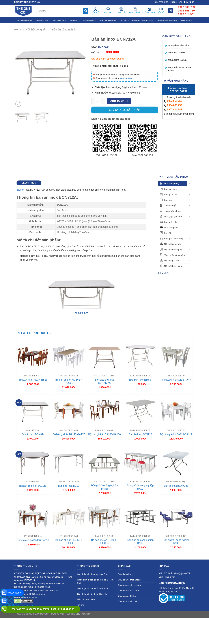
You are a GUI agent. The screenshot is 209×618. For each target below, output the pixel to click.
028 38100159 (178, 91)
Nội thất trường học (173, 249)
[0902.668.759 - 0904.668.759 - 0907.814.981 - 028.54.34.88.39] (4, 609)
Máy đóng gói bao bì (133, 614)
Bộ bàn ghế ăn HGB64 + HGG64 (104, 542)
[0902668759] (4, 592)
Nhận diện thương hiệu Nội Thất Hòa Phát (95, 581)
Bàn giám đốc (170, 194)
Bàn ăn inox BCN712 (140, 434)
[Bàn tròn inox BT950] (140, 356)
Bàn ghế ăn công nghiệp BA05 (140, 542)
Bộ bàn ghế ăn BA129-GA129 (176, 380)
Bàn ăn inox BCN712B (176, 486)
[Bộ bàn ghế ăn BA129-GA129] (176, 356)
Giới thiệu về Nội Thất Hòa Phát (92, 588)
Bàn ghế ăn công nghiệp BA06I (104, 487)
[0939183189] (4, 601)
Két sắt (167, 233)
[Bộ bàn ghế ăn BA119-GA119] (176, 411)
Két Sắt (123, 20)
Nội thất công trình (37, 29)
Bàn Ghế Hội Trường (167, 20)
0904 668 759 (174, 105)
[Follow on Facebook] (184, 2)
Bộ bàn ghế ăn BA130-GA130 (104, 434)
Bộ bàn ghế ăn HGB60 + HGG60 (68, 542)
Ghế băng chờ (171, 227)
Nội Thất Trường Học (142, 20)
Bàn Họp (74, 20)
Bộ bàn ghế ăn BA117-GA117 (69, 434)
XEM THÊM (185, 20)
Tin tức (80, 605)
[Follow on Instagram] (187, 2)
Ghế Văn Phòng (24, 20)
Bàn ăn (20, 189)
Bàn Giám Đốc (59, 20)
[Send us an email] (193, 2)
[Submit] (85, 11)
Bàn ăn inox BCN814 (33, 434)
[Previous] (19, 71)
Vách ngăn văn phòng (174, 255)
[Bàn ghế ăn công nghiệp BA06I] (104, 462)
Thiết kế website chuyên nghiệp (107, 614)
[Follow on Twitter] (190, 2)
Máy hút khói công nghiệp (179, 614)
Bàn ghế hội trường (173, 238)
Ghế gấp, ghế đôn (173, 216)
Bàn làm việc (170, 189)
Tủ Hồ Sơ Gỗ (88, 20)
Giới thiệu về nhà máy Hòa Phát (92, 574)
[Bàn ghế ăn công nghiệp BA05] (140, 516)
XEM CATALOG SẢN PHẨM (124, 110)
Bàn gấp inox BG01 (68, 486)
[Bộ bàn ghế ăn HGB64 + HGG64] (104, 516)
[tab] (29, 182)
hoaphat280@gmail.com (180, 114)
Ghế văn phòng (171, 183)
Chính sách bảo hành (128, 590)
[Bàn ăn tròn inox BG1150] (33, 462)
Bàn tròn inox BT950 (140, 380)
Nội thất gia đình (172, 260)
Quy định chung (125, 574)
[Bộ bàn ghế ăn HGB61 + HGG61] (68, 356)
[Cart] (170, 10)
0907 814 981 (174, 109)
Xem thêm (80, 313)
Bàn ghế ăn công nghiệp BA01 (140, 487)
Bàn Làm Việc (42, 20)
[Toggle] (189, 183)
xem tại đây (126, 78)
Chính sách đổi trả (127, 596)
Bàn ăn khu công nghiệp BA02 (176, 542)
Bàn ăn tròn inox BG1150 (33, 486)
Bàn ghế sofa (170, 222)
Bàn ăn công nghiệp (64, 29)
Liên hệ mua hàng (86, 599)
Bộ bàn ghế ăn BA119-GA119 (176, 434)
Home (18, 29)
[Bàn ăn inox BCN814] (33, 411)
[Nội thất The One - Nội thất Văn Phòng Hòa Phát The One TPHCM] (23, 10)
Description (29, 183)
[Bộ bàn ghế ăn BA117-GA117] (68, 411)
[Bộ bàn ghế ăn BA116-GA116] (33, 516)
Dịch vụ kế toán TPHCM (154, 614)
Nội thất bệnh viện (173, 266)
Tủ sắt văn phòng (172, 211)
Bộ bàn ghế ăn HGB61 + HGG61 (68, 381)
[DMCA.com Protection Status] (23, 600)
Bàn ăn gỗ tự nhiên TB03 (33, 380)
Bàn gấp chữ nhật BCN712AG (104, 381)
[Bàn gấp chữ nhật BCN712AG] (104, 356)
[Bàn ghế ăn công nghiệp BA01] (140, 462)
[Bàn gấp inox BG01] (68, 462)
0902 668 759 (174, 101)
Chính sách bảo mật (128, 601)
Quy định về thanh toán (129, 580)
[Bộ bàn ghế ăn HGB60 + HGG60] (68, 516)
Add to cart (119, 101)
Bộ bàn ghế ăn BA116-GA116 (33, 540)
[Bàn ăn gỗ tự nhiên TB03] (33, 356)
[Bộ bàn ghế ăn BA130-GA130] (104, 411)
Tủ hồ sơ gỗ (170, 205)
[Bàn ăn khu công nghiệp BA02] (176, 516)
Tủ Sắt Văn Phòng (107, 20)
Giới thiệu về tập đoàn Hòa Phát (92, 594)
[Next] (81, 71)
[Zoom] (18, 104)
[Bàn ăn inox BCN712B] (176, 462)
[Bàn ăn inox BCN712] (140, 411)
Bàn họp (168, 200)
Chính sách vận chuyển (129, 585)
